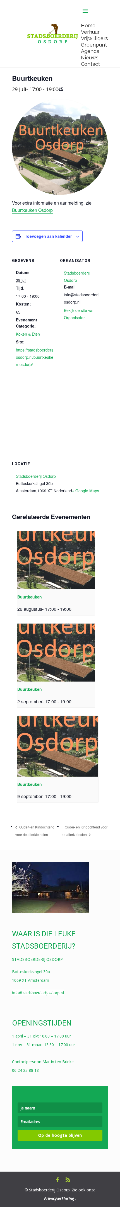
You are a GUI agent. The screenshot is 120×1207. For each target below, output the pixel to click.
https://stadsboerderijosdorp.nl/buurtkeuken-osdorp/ (34, 357)
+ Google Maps (85, 490)
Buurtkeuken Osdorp (32, 210)
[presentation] (56, 560)
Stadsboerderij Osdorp (36, 476)
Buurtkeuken (29, 597)
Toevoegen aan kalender (48, 236)
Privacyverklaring (59, 1198)
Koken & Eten (28, 334)
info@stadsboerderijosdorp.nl (38, 992)
